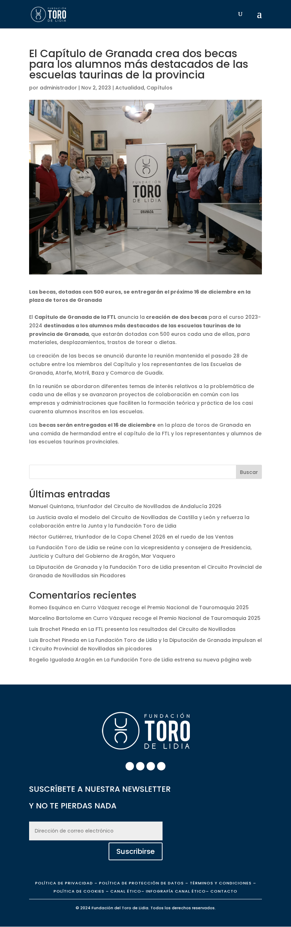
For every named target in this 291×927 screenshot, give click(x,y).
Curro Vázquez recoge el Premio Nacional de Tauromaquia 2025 (165, 607)
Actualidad (129, 87)
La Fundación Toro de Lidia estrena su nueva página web (178, 659)
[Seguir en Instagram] (140, 766)
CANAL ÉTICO (125, 891)
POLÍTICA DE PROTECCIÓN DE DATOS (141, 883)
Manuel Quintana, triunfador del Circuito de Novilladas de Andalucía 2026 (125, 506)
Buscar (249, 472)
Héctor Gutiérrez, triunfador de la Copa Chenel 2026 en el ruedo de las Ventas (131, 536)
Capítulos (159, 87)
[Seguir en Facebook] (130, 766)
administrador (58, 87)
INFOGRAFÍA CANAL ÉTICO (176, 891)
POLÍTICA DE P (64, 883)
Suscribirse (135, 851)
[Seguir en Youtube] (161, 766)
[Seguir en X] (151, 766)
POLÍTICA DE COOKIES (79, 891)
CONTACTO (223, 891)
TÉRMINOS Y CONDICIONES (221, 883)
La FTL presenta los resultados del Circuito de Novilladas (162, 629)
